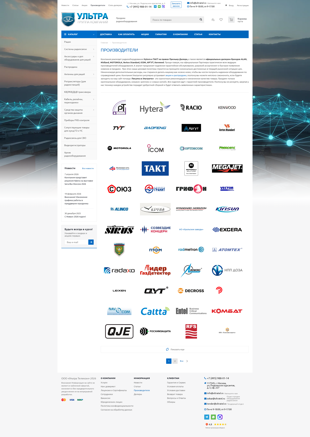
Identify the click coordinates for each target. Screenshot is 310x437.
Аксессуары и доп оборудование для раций (77, 58)
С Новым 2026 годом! (75, 216)
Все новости (88, 168)
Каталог (73, 34)
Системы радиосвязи (75, 49)
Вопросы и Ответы (176, 398)
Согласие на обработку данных (116, 409)
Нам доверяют (108, 386)
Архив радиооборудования (75, 154)
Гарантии (161, 34)
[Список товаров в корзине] (238, 21)
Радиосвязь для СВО (75, 137)
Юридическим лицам (111, 401)
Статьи (198, 34)
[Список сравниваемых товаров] (213, 20)
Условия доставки (176, 390)
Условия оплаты (175, 386)
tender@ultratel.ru (216, 403)
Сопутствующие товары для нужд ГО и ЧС (76, 129)
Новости (138, 382)
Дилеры (138, 394)
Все (181, 361)
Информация (142, 378)
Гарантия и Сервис (176, 382)
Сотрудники (107, 394)
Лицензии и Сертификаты (114, 390)
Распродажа (70, 66)
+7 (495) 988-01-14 (140, 6)
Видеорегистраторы (75, 145)
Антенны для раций (74, 74)
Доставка (106, 34)
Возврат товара (175, 394)
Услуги (104, 382)
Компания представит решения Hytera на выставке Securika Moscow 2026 (79, 180)
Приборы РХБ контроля (76, 120)
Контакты (215, 34)
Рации (67, 41)
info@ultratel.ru (197, 3)
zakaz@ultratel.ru (216, 398)
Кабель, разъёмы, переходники (73, 101)
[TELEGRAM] (206, 417)
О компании (180, 34)
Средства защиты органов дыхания (73, 111)
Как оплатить (126, 34)
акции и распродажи (175, 75)
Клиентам (173, 378)
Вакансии (105, 398)
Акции (145, 34)
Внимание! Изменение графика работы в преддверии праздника (76, 200)
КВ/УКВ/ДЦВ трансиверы (77, 91)
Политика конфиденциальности (117, 405)
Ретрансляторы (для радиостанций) (75, 83)
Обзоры (171, 401)
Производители (142, 390)
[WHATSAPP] (213, 417)
